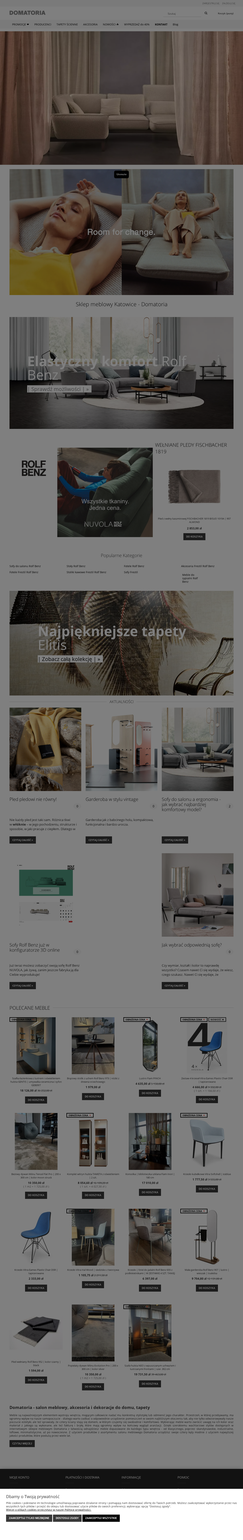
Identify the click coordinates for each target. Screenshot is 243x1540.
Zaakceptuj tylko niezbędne (29, 1518)
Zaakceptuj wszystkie (101, 1518)
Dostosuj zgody (67, 1518)
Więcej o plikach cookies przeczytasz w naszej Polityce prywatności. (48, 1510)
